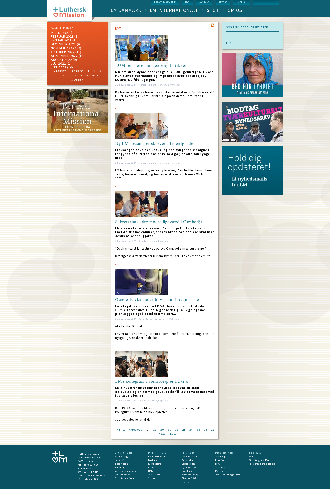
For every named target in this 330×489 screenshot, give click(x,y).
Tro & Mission (190, 456)
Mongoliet (221, 471)
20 (162, 429)
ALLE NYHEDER (62, 27)
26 (205, 429)
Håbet (151, 471)
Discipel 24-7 (189, 478)
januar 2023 (61, 40)
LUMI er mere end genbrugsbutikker (151, 65)
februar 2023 (62, 36)
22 (176, 429)
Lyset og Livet (190, 467)
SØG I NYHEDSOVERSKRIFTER (247, 27)
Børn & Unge (122, 456)
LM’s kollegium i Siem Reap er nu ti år (152, 381)
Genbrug (119, 467)
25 (198, 429)
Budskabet (188, 460)
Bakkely (152, 460)
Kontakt (204, 2)
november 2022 (63, 48)
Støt (213, 10)
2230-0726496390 (96, 475)
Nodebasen (188, 471)
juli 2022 (58, 63)
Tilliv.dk (186, 481)
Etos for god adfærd (260, 460)
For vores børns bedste (262, 463)
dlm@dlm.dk (85, 468)
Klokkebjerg (155, 463)
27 (212, 429)
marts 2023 (60, 32)
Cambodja (221, 456)
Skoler (151, 478)
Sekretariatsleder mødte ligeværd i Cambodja (158, 222)
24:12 (252, 456)
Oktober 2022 (62, 52)
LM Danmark (126, 10)
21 (169, 429)
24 (191, 429)
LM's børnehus (156, 456)
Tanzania (220, 467)
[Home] (71, 12)
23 (183, 429)
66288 (94, 479)
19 (154, 429)
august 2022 (61, 59)
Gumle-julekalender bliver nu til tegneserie (157, 300)
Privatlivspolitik (165, 2)
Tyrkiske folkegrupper (228, 474)
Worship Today (190, 474)
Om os (235, 10)
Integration (121, 463)
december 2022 (63, 44)
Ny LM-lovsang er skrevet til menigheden (155, 144)
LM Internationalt (174, 10)
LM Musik (120, 460)
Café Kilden (154, 474)
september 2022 (64, 56)
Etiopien (220, 460)
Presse (223, 2)
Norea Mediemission (126, 471)
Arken (151, 467)
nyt (187, 2)
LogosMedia (188, 463)
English (241, 2)
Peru (218, 463)
